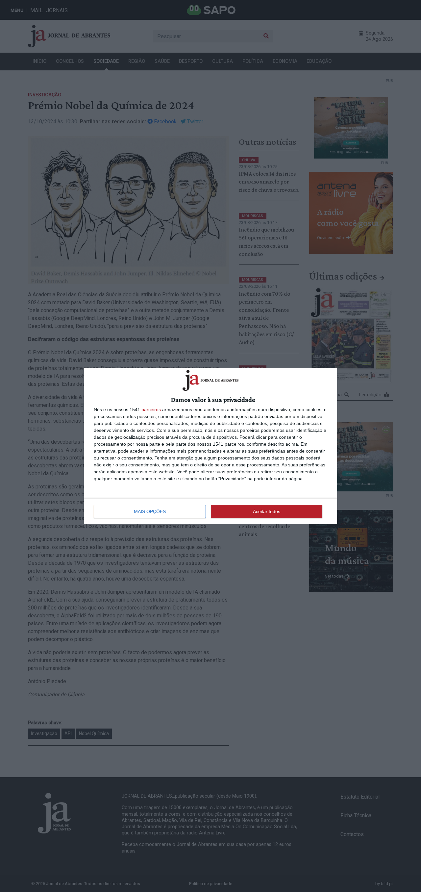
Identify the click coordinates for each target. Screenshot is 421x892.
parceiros (151, 409)
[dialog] (210, 446)
